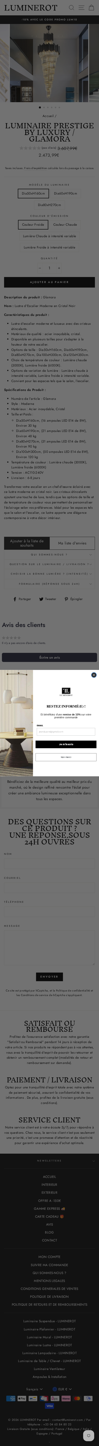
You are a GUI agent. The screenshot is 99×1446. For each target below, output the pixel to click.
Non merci (66, 756)
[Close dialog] (93, 674)
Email (40, 725)
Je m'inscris (66, 744)
